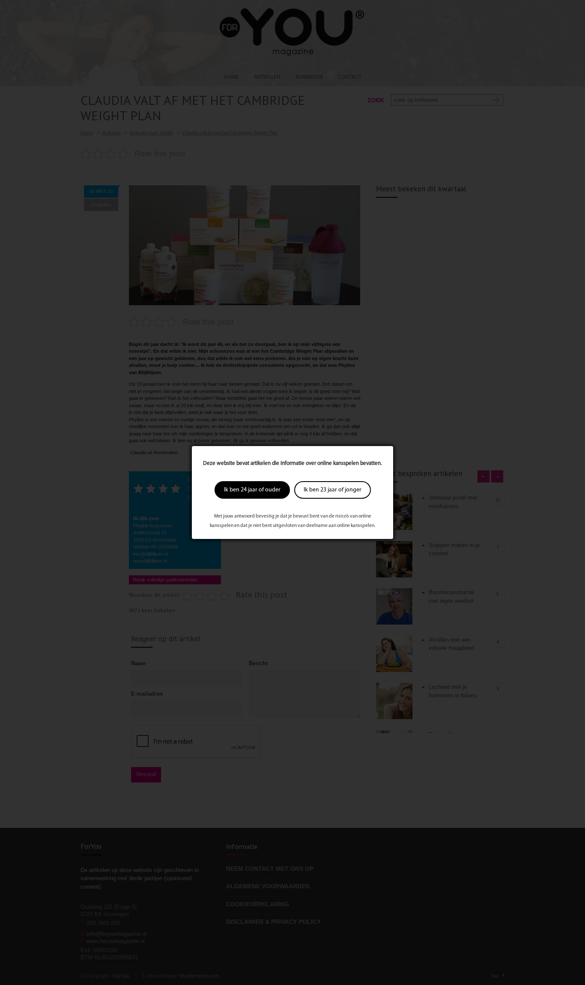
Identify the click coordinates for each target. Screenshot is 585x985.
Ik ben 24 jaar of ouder (252, 490)
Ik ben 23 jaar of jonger (332, 490)
